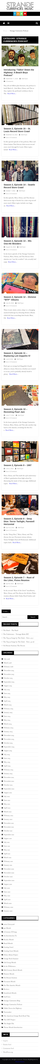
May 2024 (7, 720)
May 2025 (7, 697)
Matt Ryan (24, 78)
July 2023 (7, 754)
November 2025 (9, 674)
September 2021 (9, 835)
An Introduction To (10, 936)
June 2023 (7, 758)
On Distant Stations (10, 978)
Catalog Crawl (8, 947)
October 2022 (8, 785)
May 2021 (7, 850)
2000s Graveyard (9, 924)
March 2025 (8, 705)
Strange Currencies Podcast (13, 1004)
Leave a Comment (11, 137)
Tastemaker (7, 1012)
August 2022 (8, 793)
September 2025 (9, 682)
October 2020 (8, 876)
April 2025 (7, 701)
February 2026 (8, 667)
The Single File (9, 1023)
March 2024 (8, 724)
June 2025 (7, 693)
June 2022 (7, 800)
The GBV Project (9, 1020)
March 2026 (8, 663)
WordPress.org (8, 1052)
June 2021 (7, 846)
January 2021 (8, 865)
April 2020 (7, 899)
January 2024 (8, 731)
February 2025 (8, 709)
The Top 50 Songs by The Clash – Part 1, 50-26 (18, 642)
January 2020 (8, 911)
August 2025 (8, 686)
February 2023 (8, 770)
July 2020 (7, 888)
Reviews (6, 989)
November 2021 (9, 827)
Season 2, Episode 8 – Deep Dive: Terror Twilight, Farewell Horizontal (19, 521)
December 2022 (9, 777)
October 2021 (8, 831)
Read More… (11, 93)
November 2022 (9, 781)
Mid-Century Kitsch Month (13, 970)
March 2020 (8, 903)
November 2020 (9, 873)
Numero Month (9, 974)
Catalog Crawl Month (11, 951)
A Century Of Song (10, 932)
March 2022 (7, 812)
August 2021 (8, 838)
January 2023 (8, 773)
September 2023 (9, 747)
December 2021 (9, 823)
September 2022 (9, 789)
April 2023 (7, 766)
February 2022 (8, 815)
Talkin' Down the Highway (13, 1008)
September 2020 (9, 880)
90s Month (7, 928)
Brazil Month (8, 943)
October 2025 (8, 678)
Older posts (7, 611)
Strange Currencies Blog (12, 1001)
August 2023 (8, 751)
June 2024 (7, 716)
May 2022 (7, 804)
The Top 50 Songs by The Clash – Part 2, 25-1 (18, 638)
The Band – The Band (10, 630)
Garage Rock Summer (11, 959)
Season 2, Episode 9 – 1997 (17, 465)
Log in (5, 1041)
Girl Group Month (10, 962)
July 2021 (6, 842)
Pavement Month (9, 981)
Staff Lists (7, 997)
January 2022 (8, 819)
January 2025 (8, 712)
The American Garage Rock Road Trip (17, 1016)
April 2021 (7, 854)
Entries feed (7, 1044)
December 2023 (9, 735)
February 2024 (8, 728)
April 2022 (7, 808)
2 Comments (9, 81)
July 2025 (7, 689)
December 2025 (9, 670)
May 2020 (7, 896)
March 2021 (7, 857)
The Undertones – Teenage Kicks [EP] (16, 634)
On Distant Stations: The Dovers (14, 646)
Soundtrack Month (10, 993)
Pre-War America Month (12, 985)
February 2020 (8, 907)
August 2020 (8, 884)
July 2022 (7, 796)
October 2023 (8, 743)
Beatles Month (9, 939)
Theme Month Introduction (13, 1027)
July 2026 (7, 659)
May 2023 (7, 762)
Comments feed (8, 1048)
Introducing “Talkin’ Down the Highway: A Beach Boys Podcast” (19, 72)
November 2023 (9, 739)
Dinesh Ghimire (19, 1062)
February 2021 (8, 861)
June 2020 (7, 892)
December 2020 (9, 869)
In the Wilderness (10, 966)
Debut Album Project (11, 955)
